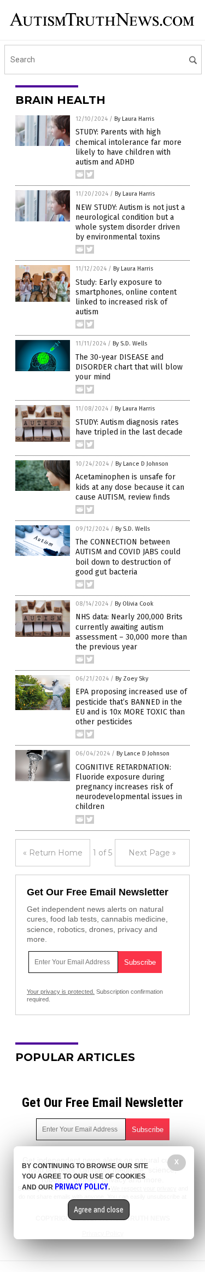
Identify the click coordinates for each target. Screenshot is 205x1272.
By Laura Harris (134, 118)
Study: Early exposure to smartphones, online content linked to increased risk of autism (126, 297)
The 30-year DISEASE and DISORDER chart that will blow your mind (129, 367)
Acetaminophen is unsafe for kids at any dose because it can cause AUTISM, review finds (129, 486)
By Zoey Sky (131, 678)
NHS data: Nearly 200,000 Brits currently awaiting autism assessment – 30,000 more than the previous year (131, 632)
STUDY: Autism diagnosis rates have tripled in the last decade (129, 427)
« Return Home (53, 853)
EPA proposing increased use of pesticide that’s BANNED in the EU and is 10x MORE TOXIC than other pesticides (131, 706)
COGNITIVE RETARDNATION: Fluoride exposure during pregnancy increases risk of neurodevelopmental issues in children (128, 787)
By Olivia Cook (134, 603)
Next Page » (152, 853)
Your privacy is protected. (61, 991)
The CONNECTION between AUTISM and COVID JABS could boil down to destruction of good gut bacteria (127, 557)
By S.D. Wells (130, 343)
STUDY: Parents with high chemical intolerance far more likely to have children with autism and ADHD (128, 147)
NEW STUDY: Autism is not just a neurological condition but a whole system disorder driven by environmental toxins (130, 222)
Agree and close (99, 1209)
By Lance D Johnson (141, 463)
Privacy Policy (81, 1186)
